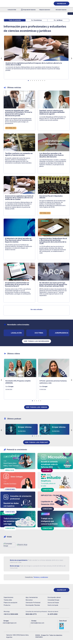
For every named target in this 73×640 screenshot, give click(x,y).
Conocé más (10, 489)
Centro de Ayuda (53, 605)
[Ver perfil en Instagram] (19, 626)
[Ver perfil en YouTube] (15, 626)
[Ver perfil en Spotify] (26, 626)
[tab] (28, 80)
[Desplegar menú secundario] (45, 3)
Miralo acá (9, 470)
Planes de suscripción (10, 602)
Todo (15, 20)
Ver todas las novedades (36, 341)
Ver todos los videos (36, 407)
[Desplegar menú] (5, 3)
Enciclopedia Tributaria (33, 605)
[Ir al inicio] (11, 590)
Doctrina (39, 333)
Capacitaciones (8, 597)
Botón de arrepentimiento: (19, 560)
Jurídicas (58, 20)
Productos (7, 605)
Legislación (16, 333)
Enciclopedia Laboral (54, 597)
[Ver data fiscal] (64, 626)
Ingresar (61, 3)
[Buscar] (23, 3)
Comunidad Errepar (53, 600)
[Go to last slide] (1, 58)
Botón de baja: (14, 566)
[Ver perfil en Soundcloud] (22, 626)
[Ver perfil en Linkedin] (12, 626)
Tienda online (8, 600)
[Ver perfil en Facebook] (4, 626)
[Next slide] (71, 58)
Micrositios (29, 600)
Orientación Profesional (33, 602)
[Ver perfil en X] (8, 626)
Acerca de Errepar (53, 602)
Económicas (36, 20)
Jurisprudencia (61, 333)
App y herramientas (32, 597)
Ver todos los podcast (36, 442)
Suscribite (47, 470)
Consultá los (36, 577)
